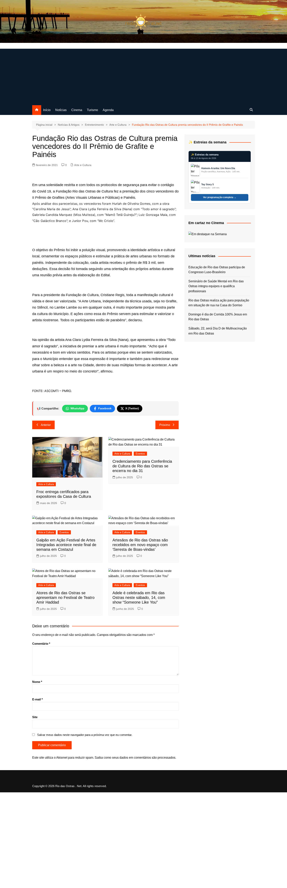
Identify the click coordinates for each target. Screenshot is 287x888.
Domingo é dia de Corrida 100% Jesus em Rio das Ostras (217, 317)
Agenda (108, 110)
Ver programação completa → (219, 197)
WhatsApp (77, 408)
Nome (37, 681)
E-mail (37, 699)
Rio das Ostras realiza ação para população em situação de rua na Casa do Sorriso (218, 303)
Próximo (164, 424)
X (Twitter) (132, 408)
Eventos (140, 453)
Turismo (92, 110)
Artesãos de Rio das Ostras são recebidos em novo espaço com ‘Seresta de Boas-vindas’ (140, 545)
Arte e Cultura (82, 165)
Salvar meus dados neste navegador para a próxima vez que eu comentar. (84, 734)
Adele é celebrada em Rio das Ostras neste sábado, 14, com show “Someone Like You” (138, 597)
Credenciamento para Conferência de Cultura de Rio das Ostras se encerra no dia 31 (142, 466)
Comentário (41, 643)
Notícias (61, 110)
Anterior (46, 424)
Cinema (76, 110)
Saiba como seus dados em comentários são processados (135, 757)
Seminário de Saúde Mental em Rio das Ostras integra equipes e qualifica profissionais (216, 286)
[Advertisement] (143, 76)
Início (47, 110)
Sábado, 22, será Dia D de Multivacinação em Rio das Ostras (217, 331)
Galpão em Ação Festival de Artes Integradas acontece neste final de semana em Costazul (66, 545)
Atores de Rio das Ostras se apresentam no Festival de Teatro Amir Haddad (65, 597)
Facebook (104, 408)
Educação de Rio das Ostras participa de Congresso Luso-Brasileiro (216, 270)
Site (34, 717)
